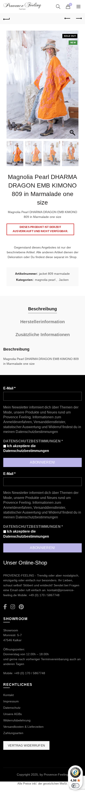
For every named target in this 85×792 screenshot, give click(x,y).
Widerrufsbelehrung (17, 720)
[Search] (58, 6)
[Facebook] (5, 607)
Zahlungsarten (13, 733)
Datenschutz (11, 707)
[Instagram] (12, 607)
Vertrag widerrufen (26, 745)
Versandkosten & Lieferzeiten (23, 726)
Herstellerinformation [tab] (42, 321)
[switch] (75, 785)
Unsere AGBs (12, 714)
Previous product (67, 18)
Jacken (64, 279)
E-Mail (9, 388)
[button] (73, 87)
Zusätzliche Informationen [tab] (42, 334)
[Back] (6, 18)
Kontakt (8, 695)
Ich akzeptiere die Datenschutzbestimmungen (26, 448)
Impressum (11, 701)
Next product (78, 18)
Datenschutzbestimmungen (37, 432)
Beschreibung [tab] (42, 308)
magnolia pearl (45, 279)
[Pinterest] (21, 607)
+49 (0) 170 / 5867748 (44, 595)
